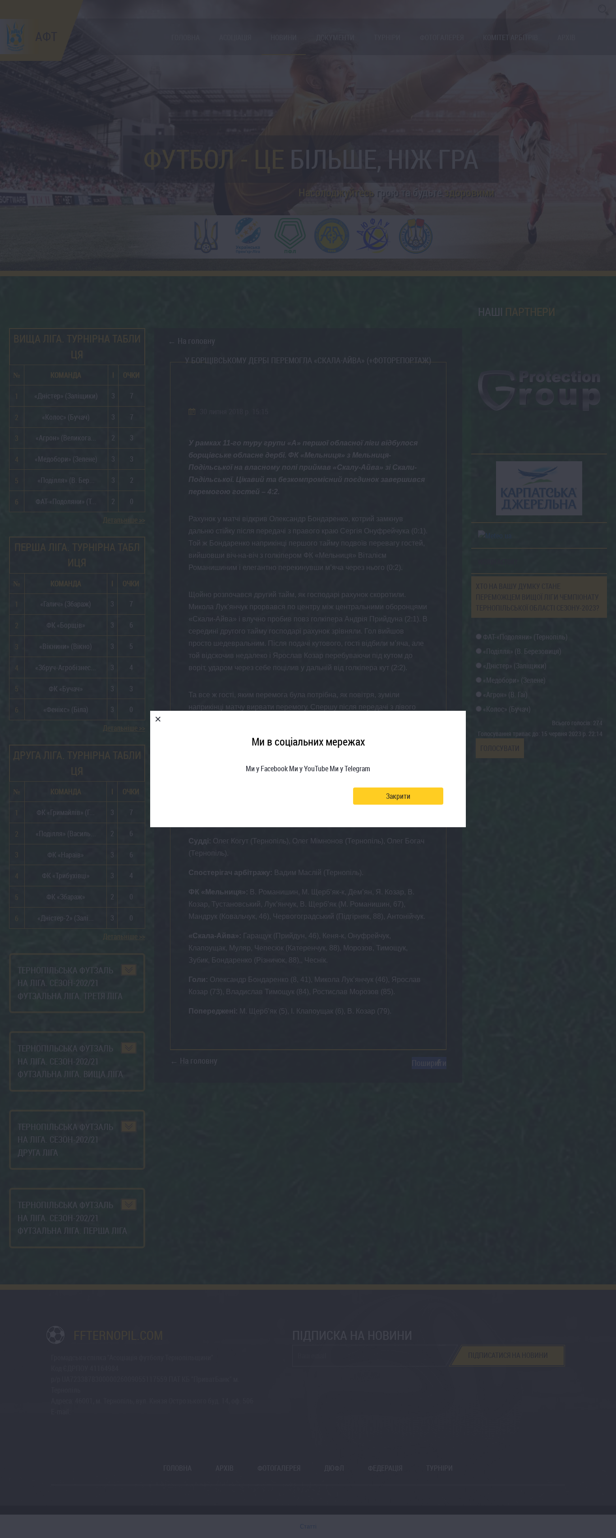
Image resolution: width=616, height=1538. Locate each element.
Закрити (398, 796)
